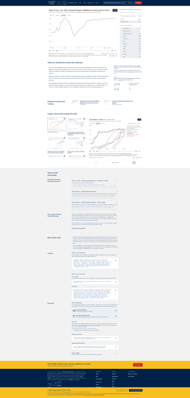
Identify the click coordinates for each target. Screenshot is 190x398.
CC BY (116, 53)
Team (113, 381)
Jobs (113, 384)
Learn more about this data (88, 53)
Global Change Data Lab (68, 371)
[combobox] (114, 2)
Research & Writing (132, 374)
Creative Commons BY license (84, 247)
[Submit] (123, 2)
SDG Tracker (99, 387)
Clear (139, 19)
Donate (138, 2)
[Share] (113, 56)
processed (120, 79)
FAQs (71, 379)
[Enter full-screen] (116, 56)
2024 (115, 50)
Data (80, 2)
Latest (84, 2)
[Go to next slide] (133, 162)
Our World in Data (51, 2)
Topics (97, 374)
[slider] (57, 50)
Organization (115, 376)
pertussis (132, 71)
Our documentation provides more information (89, 325)
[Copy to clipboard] (114, 260)
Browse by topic (73, 2)
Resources (90, 2)
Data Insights (99, 378)
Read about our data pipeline (78, 228)
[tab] (52, 15)
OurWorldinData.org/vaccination (107, 53)
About (96, 2)
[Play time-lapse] (50, 51)
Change (135, 123)
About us (114, 374)
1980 (53, 50)
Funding (114, 378)
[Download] (110, 56)
